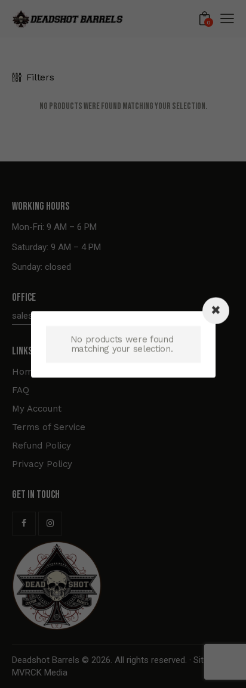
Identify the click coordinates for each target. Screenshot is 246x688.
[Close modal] (215, 310)
